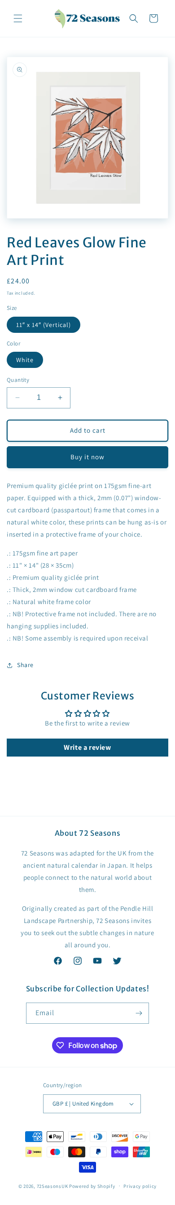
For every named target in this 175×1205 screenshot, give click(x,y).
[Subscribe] (139, 1013)
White (25, 360)
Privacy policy (140, 1186)
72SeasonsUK (52, 1186)
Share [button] (25, 665)
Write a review (87, 747)
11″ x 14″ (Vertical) (43, 325)
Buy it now (87, 456)
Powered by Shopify (92, 1186)
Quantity (18, 380)
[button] (18, 18)
